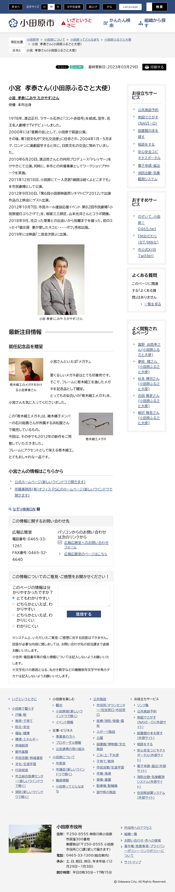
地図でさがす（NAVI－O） (148, 120)
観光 (59, 705)
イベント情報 (64, 722)
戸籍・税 (20, 714)
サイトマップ (132, 862)
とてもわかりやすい (33, 598)
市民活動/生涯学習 (110, 767)
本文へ (16, 6)
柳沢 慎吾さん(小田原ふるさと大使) (149, 418)
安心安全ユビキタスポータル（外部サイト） (151, 755)
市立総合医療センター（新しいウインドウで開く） (29, 781)
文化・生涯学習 (25, 764)
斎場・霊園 (104, 779)
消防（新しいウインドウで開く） (29, 794)
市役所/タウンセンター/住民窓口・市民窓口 (111, 710)
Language (130, 6)
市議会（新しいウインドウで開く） (70, 772)
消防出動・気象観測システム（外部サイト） (151, 781)
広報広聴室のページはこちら (85, 554)
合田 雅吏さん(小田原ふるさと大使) (149, 400)
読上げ (93, 6)
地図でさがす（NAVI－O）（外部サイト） (151, 722)
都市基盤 (21, 751)
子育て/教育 (105, 761)
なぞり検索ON (24, 509)
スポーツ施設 (106, 731)
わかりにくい (27, 626)
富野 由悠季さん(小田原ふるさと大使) (149, 349)
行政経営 (21, 770)
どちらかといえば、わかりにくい (34, 617)
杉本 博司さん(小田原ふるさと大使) (149, 383)
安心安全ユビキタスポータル (149, 155)
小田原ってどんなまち (84, 39)
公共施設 (99, 699)
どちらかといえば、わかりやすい (34, 606)
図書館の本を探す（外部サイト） (150, 735)
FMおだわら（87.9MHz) (148, 239)
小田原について (54, 39)
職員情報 (62, 780)
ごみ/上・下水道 (108, 755)
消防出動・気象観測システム (149, 176)
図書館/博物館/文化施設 (111, 747)
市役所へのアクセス (138, 827)
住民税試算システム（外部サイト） (151, 795)
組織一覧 (130, 834)
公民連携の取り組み (70, 749)
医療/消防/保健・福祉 (110, 723)
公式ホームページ (50, 481)
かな (107, 6)
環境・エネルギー (26, 739)
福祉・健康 (22, 733)
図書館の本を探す (148, 133)
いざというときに (24, 699)
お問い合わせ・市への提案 (142, 840)
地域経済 (21, 745)
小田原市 (31, 23)
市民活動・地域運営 (29, 757)
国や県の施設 (106, 792)
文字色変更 (73, 6)
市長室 (61, 763)
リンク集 (143, 705)
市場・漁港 (104, 773)
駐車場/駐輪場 (107, 785)
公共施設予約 (148, 109)
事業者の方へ (65, 736)
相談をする (146, 144)
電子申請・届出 (149, 165)
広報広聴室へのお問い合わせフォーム (86, 545)
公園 (100, 737)
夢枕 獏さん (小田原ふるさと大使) (149, 366)
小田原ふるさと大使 (117, 39)
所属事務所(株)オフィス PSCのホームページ (63, 492)
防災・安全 (22, 727)
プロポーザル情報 (68, 742)
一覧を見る (152, 304)
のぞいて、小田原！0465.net (149, 222)
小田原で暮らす (23, 708)
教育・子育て (24, 720)
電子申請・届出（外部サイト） (151, 768)
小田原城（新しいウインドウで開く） (69, 714)
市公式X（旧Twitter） (147, 252)
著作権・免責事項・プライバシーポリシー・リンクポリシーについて (144, 851)
